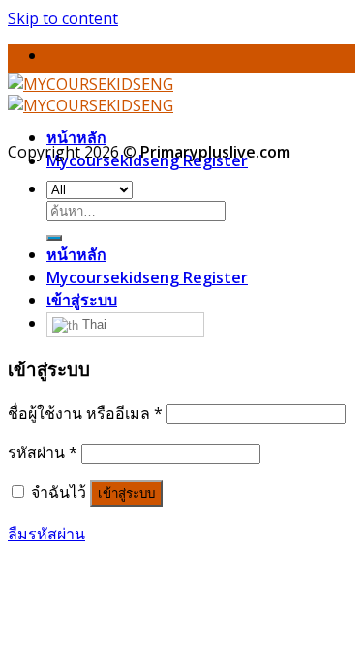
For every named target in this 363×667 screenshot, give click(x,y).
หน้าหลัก (76, 137)
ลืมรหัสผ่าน (46, 533)
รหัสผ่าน (42, 452)
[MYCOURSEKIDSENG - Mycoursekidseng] (90, 94)
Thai (92, 324)
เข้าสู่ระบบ (126, 493)
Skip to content (63, 18)
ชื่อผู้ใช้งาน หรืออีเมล (85, 412)
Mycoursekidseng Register (147, 277)
